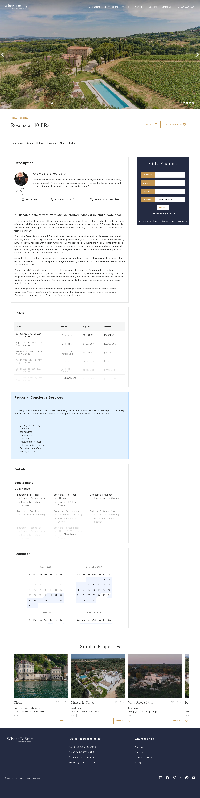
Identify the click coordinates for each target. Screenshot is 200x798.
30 (30, 605)
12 (109, 585)
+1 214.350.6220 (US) (66, 199)
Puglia (78, 708)
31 (35, 605)
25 (40, 600)
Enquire (163, 207)
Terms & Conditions (143, 757)
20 (78, 595)
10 (99, 585)
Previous (2, 54)
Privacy (138, 762)
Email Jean (32, 199)
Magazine (153, 7)
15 (89, 590)
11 (104, 585)
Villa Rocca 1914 (140, 702)
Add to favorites (172, 124)
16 (94, 590)
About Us (139, 747)
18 (104, 590)
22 (61, 595)
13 (78, 590)
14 (83, 590)
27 (51, 600)
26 (45, 600)
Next (197, 54)
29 (61, 600)
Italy (13, 117)
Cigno (18, 702)
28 (56, 600)
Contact (149, 124)
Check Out (148, 183)
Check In (148, 175)
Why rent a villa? (145, 738)
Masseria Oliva (82, 702)
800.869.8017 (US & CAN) (84, 747)
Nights (147, 191)
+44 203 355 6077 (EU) (107, 199)
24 (35, 600)
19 (109, 590)
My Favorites (138, 7)
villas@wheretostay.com (84, 762)
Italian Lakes (23, 708)
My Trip (125, 7)
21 (56, 595)
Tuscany (23, 117)
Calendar (52, 143)
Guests (147, 199)
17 (99, 590)
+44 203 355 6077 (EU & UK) (85, 757)
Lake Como (35, 708)
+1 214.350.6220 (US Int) (83, 752)
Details (40, 143)
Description (17, 143)
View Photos (187, 103)
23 (30, 600)
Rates (30, 143)
